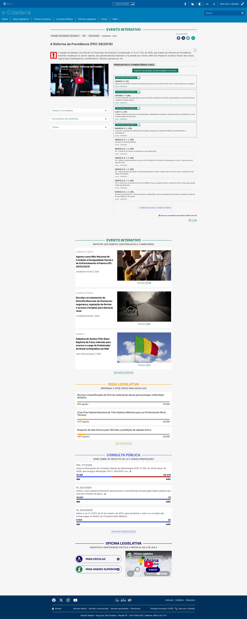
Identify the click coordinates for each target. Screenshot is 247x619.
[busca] (242, 13)
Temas (55, 127)
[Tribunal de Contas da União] (129, 600)
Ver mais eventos (124, 372)
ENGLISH (169, 600)
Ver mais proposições (123, 531)
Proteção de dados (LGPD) (162, 608)
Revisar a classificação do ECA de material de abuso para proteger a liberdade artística (120, 396)
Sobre (5, 19)
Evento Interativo (42, 19)
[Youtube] (74, 600)
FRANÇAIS (190, 600)
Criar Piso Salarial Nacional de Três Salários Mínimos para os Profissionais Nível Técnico (121, 413)
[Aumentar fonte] (207, 4)
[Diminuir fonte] (214, 4)
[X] (61, 600)
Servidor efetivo (80, 608)
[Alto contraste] (200, 4)
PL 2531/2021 (84, 487)
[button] (192, 3)
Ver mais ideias (123, 443)
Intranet (57, 608)
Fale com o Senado (229, 4)
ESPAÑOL (179, 600)
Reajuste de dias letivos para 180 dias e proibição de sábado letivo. (114, 430)
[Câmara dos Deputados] (118, 600)
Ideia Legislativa (21, 19)
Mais (115, 19)
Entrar (104, 19)
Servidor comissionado (99, 608)
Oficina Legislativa (87, 19)
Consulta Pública (64, 19)
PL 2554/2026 (84, 510)
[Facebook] (55, 600)
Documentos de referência (65, 119)
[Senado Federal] (123, 3)
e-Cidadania (16, 12)
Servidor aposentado (120, 608)
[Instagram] (68, 600)
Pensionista (135, 608)
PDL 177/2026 (84, 465)
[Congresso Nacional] (123, 600)
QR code (192, 220)
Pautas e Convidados (62, 110)
